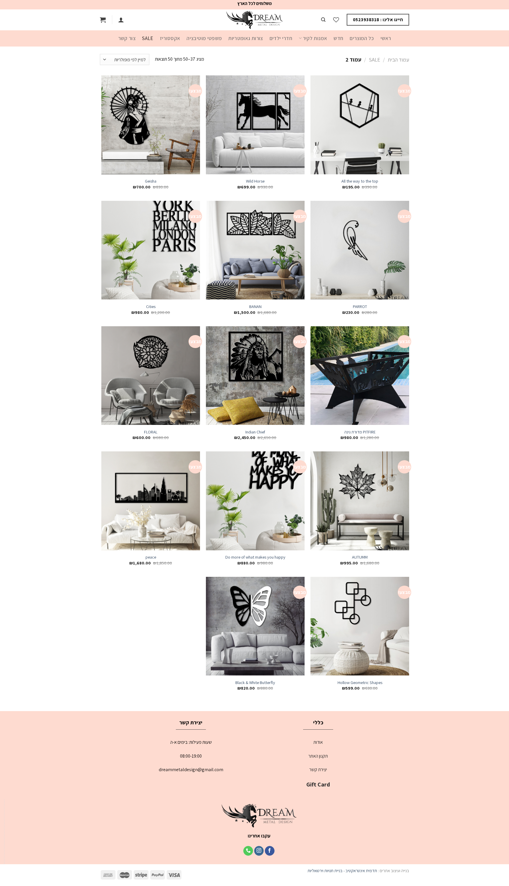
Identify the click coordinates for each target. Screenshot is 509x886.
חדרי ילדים (281, 38)
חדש (338, 38)
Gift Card (318, 784)
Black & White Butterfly (255, 682)
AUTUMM (360, 557)
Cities (151, 306)
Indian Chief (255, 432)
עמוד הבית (398, 59)
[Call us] (248, 851)
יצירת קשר (318, 769)
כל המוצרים (362, 38)
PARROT (360, 306)
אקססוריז (170, 38)
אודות (318, 742)
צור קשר (126, 38)
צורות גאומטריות (245, 38)
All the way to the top (359, 181)
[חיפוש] (323, 19)
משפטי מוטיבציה (204, 38)
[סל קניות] (103, 19)
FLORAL (150, 432)
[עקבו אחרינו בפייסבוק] (270, 851)
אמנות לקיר (315, 38)
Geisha (150, 181)
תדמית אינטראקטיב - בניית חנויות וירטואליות (342, 870)
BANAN (255, 306)
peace (151, 557)
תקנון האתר (318, 756)
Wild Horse (255, 181)
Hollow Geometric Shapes (360, 682)
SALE (147, 38)
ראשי (386, 38)
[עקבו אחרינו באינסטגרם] (259, 851)
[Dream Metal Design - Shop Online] (254, 19)
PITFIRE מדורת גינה (360, 432)
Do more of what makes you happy (255, 557)
